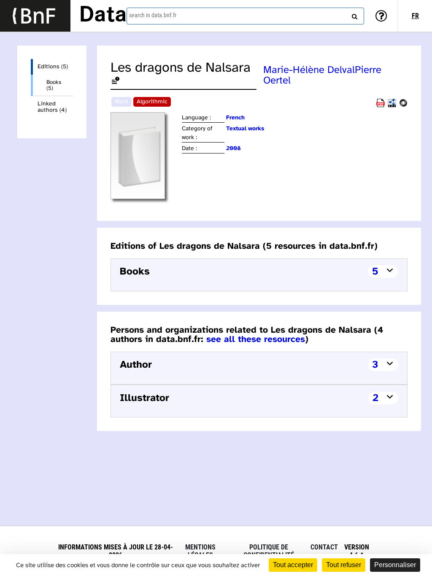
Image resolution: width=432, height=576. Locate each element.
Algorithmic (152, 102)
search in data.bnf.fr (152, 15)
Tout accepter (293, 564)
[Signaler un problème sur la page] (116, 82)
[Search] (353, 15)
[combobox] (245, 16)
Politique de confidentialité (268, 551)
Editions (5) (53, 67)
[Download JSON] (403, 105)
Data (103, 15)
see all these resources (255, 339)
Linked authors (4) (52, 107)
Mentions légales (200, 551)
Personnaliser (395, 564)
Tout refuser (343, 564)
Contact (324, 547)
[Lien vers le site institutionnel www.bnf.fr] (35, 16)
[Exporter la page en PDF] (380, 105)
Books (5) (53, 85)
